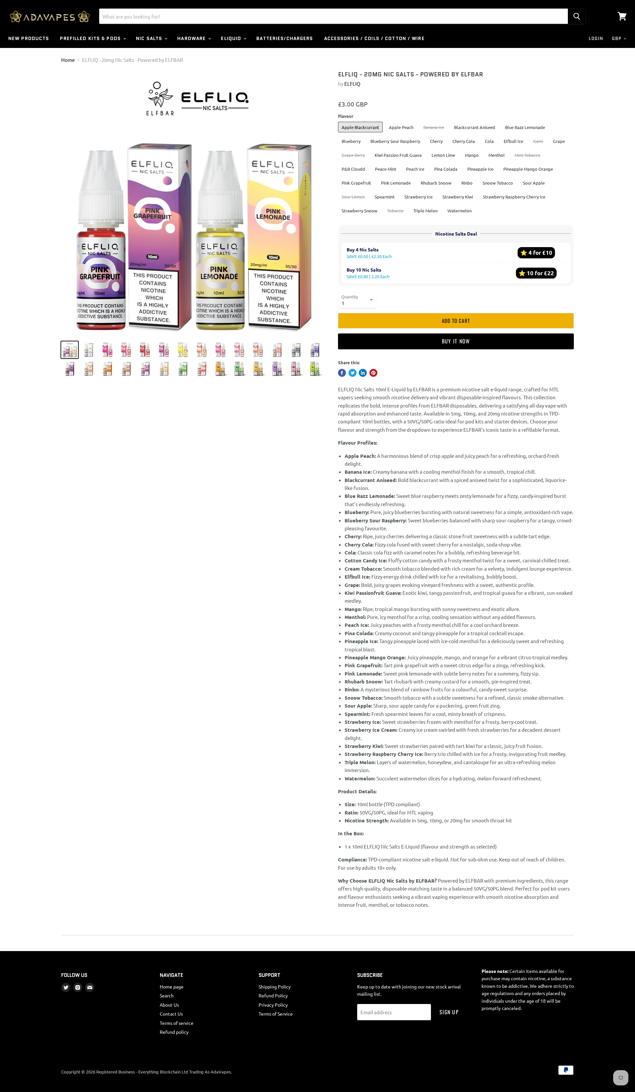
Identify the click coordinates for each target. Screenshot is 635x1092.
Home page (172, 986)
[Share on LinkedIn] (363, 373)
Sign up (449, 1012)
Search (167, 995)
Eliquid (232, 38)
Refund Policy (273, 995)
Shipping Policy (275, 986)
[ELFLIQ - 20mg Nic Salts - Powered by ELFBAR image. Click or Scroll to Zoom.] (193, 203)
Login (596, 38)
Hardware (192, 38)
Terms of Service (276, 1014)
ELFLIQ (352, 83)
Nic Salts (150, 38)
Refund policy (174, 1032)
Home (68, 60)
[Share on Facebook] (342, 373)
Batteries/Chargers (284, 38)
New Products (28, 38)
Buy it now (456, 341)
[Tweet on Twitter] (353, 373)
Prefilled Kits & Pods (91, 38)
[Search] (576, 16)
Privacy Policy (273, 1005)
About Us (169, 1005)
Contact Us (171, 1014)
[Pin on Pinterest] (373, 373)
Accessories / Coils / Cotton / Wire (374, 38)
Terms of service (176, 1023)
